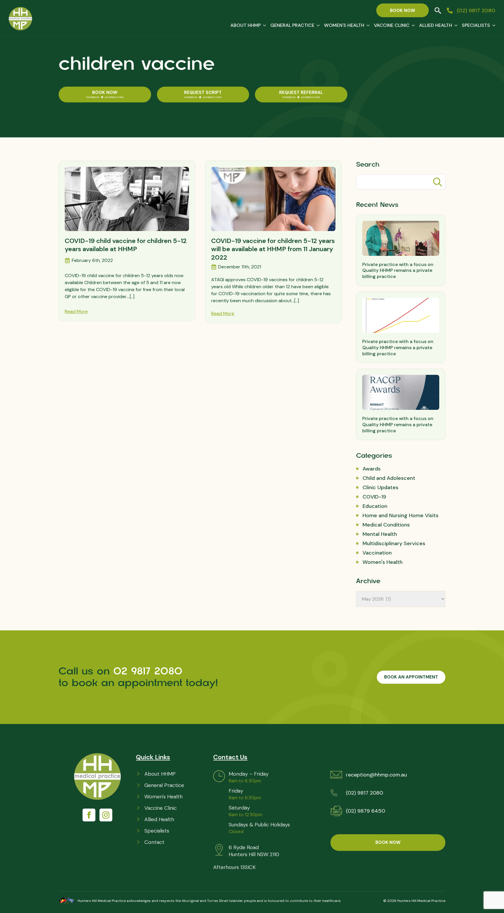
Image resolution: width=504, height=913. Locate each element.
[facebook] (89, 815)
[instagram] (105, 815)
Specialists (476, 25)
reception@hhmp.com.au (376, 774)
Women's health (344, 25)
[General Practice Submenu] (317, 25)
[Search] (437, 182)
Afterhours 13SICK (234, 867)
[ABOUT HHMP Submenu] (263, 25)
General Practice (292, 25)
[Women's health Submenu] (367, 25)
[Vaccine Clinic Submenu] (412, 25)
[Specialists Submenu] (492, 25)
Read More (76, 311)
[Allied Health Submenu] (454, 25)
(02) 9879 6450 (365, 810)
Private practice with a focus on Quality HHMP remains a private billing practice (397, 271)
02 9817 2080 (149, 671)
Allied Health (435, 25)
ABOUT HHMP (245, 25)
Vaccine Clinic (392, 25)
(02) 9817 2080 (364, 792)
